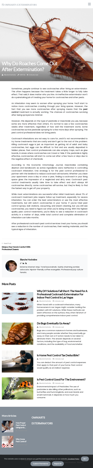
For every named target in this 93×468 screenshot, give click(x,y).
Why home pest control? (21, 440)
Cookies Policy (73, 459)
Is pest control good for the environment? (61, 379)
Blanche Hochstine (10, 75)
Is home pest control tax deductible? (58, 355)
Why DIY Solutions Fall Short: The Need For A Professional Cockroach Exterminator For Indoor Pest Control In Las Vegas (62, 294)
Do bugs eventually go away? (53, 323)
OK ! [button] (84, 459)
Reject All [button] (57, 464)
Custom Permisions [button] (40, 464)
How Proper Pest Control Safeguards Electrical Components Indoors (21, 425)
